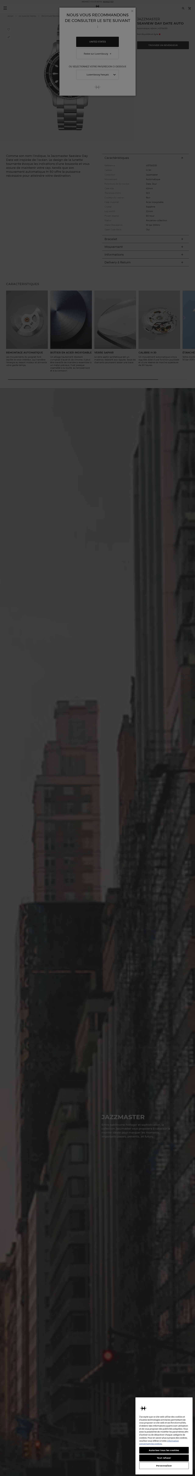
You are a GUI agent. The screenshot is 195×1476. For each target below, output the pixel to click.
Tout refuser (164, 1458)
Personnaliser (164, 1465)
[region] (164, 1435)
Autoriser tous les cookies (164, 1450)
